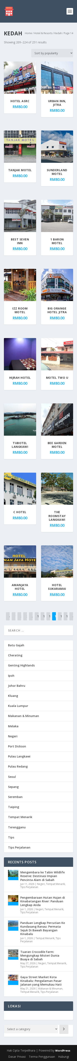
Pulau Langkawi (19, 756)
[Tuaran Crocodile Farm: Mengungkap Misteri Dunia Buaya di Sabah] (13, 954)
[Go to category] (63, 1029)
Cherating (15, 655)
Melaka (13, 726)
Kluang (13, 696)
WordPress (62, 1050)
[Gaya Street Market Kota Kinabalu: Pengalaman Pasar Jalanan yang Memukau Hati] (13, 980)
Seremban (15, 797)
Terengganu (17, 827)
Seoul (12, 777)
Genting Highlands (21, 665)
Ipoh (11, 676)
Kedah (58, 33)
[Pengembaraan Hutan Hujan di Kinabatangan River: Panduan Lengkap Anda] (13, 900)
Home (28, 33)
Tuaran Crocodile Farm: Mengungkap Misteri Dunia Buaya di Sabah (39, 955)
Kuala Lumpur (18, 706)
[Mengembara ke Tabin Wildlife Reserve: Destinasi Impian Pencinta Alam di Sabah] (13, 875)
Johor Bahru (16, 686)
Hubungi (63, 1057)
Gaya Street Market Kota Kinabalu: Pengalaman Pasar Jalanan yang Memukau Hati (41, 980)
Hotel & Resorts (43, 33)
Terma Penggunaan (42, 1057)
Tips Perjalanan (19, 847)
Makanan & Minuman (23, 716)
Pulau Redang (18, 766)
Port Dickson (17, 746)
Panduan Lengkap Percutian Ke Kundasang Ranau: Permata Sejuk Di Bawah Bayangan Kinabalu (42, 928)
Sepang (13, 787)
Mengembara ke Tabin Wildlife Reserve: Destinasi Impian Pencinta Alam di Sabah (42, 876)
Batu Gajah (16, 645)
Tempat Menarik (20, 817)
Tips (11, 837)
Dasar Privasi (17, 1057)
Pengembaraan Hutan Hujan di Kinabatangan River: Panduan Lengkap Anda (42, 901)
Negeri (12, 736)
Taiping (13, 807)
